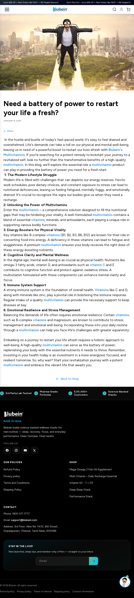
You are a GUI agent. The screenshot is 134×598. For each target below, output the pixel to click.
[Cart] (128, 9)
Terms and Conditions (16, 483)
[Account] (121, 9)
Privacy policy (11, 476)
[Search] (114, 9)
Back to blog (70, 379)
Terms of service (42, 591)
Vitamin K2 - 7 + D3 (81, 483)
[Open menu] (6, 9)
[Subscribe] (93, 561)
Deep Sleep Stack (79, 489)
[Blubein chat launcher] (125, 582)
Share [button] (10, 131)
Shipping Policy (12, 489)
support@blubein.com (24, 520)
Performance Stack (80, 496)
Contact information (83, 591)
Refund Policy (11, 469)
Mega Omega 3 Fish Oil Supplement (90, 469)
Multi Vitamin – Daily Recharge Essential (93, 476)
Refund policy (7, 591)
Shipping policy (62, 591)
